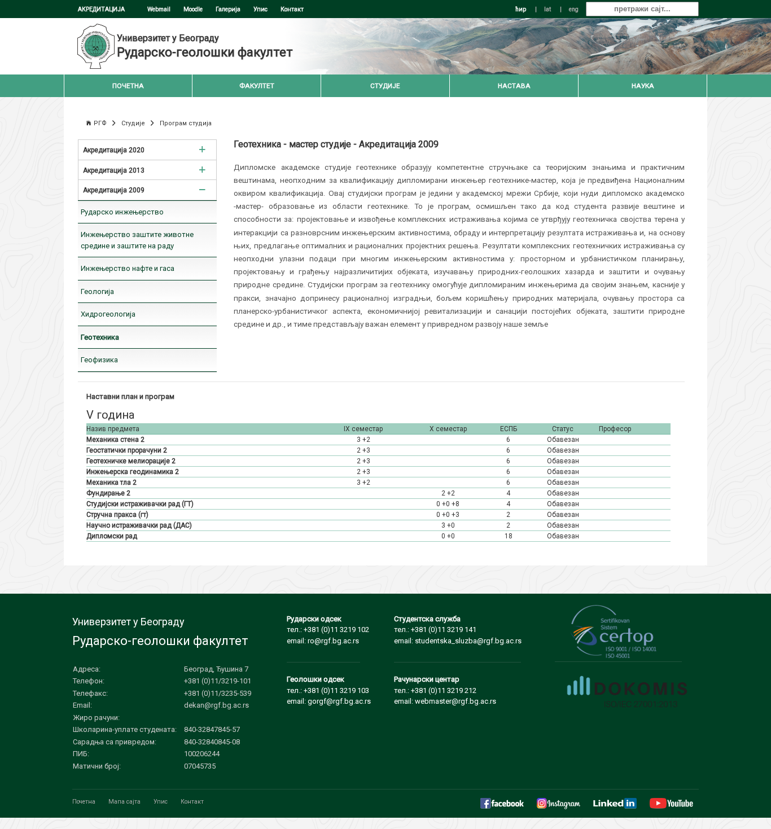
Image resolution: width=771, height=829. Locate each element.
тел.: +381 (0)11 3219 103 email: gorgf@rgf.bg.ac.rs (329, 690)
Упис (260, 9)
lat (547, 9)
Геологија (97, 291)
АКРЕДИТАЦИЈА (101, 9)
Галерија (228, 9)
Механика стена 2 (115, 440)
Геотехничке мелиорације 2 (131, 461)
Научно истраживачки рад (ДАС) (139, 525)
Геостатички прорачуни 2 (126, 450)
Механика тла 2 (111, 482)
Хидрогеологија (108, 314)
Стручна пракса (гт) (117, 515)
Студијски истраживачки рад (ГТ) (140, 504)
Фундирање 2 (108, 493)
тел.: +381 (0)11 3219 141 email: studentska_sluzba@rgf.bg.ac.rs (458, 630)
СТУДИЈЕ (385, 86)
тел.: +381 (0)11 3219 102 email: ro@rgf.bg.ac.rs (328, 630)
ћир (520, 9)
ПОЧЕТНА (128, 86)
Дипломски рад (111, 536)
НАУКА (643, 86)
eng (574, 9)
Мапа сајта (124, 801)
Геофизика (99, 360)
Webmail (158, 9)
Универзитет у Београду (168, 38)
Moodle (193, 9)
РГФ (100, 123)
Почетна (83, 801)
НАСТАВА (514, 86)
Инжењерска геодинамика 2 (132, 472)
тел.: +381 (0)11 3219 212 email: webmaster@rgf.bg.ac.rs (445, 690)
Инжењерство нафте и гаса (127, 268)
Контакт (292, 9)
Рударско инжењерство (122, 212)
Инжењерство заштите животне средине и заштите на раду (137, 240)
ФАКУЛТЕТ (256, 86)
